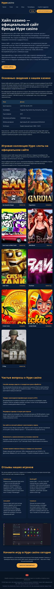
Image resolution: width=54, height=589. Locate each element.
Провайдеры (31, 7)
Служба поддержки (43, 7)
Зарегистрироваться (44, 11)
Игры (22, 7)
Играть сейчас (9, 67)
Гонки (11, 7)
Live (17, 7)
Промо (4, 7)
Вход (32, 11)
